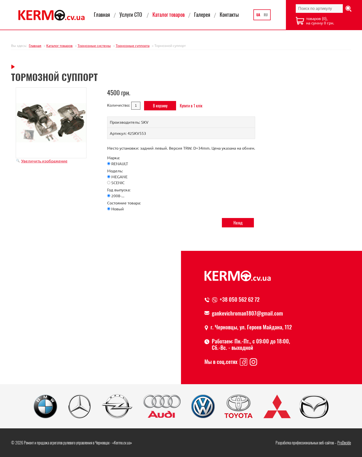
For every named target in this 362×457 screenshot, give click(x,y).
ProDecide (344, 443)
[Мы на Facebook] (243, 361)
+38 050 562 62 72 (240, 299)
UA (258, 14)
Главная (102, 14)
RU (266, 14)
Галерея (202, 14)
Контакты (229, 14)
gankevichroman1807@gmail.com (247, 313)
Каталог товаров (168, 14)
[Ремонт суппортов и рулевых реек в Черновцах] (51, 15)
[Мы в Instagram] (253, 361)
